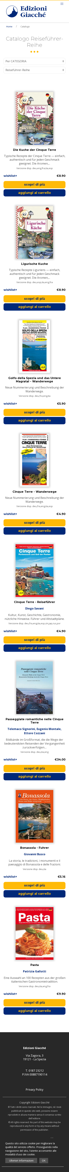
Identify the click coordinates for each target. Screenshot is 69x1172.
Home (9, 26)
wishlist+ (10, 176)
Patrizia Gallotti (34, 971)
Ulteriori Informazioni (21, 1160)
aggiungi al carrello (34, 193)
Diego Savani (34, 608)
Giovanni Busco (34, 854)
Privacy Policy (34, 1089)
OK (43, 1160)
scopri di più (34, 184)
